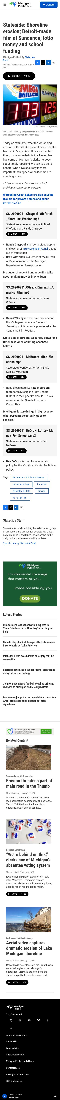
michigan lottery (21, 484)
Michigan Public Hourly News (20, 1061)
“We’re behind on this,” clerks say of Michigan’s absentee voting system (28, 860)
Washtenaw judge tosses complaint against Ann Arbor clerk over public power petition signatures (29, 701)
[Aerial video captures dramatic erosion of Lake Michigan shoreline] (28, 919)
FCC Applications (14, 1081)
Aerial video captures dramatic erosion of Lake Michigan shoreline (29, 948)
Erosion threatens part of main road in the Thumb (29, 783)
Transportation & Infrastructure (20, 776)
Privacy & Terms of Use (17, 1074)
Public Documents (15, 1055)
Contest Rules (13, 1068)
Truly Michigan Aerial (35, 248)
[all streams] (56, 1096)
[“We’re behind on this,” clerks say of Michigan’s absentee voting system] (28, 831)
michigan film (20, 498)
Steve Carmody (12, 793)
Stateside (42, 484)
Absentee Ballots (21, 491)
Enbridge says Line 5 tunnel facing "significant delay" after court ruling (29, 671)
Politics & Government (15, 850)
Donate (50, 4)
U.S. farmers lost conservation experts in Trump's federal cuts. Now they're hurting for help (28, 628)
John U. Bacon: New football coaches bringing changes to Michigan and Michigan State (28, 685)
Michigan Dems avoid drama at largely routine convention (28, 657)
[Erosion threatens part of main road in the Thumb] (28, 757)
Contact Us (11, 1041)
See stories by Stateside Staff (20, 543)
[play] (5, 1096)
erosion (41, 491)
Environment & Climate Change (28, 477)
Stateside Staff (13, 520)
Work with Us (12, 1048)
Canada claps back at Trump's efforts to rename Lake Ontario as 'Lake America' (29, 643)
